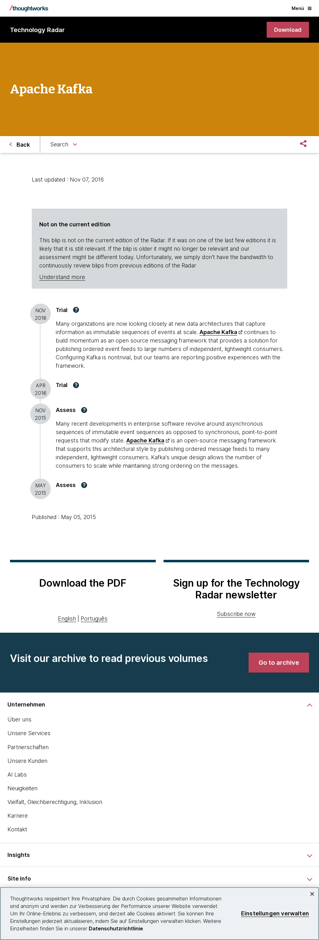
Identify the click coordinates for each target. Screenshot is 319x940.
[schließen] (312, 894)
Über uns (19, 719)
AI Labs (17, 774)
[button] (76, 310)
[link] (288, 30)
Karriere (17, 815)
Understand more (62, 277)
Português (94, 618)
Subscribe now (236, 614)
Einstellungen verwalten (275, 913)
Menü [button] (298, 8)
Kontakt (17, 829)
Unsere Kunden (27, 761)
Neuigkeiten (22, 788)
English (67, 618)
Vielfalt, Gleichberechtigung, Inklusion (54, 802)
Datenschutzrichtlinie (116, 928)
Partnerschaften (28, 747)
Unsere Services (28, 733)
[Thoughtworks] (28, 8)
